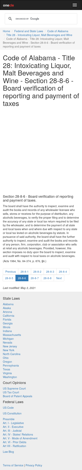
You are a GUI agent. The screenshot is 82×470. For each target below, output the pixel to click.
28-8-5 (9, 278)
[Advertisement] (41, 150)
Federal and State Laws (28, 31)
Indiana (7, 331)
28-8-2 (37, 271)
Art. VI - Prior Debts (14, 442)
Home (6, 31)
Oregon (7, 361)
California (8, 315)
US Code (8, 407)
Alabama (8, 304)
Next (59, 278)
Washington (10, 377)
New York (8, 350)
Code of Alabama (57, 31)
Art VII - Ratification (14, 446)
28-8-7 (35, 278)
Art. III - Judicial (12, 430)
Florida (7, 319)
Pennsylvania (11, 365)
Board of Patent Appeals (17, 396)
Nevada (7, 342)
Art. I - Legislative (13, 423)
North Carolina (11, 354)
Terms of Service (13, 465)
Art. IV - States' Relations (18, 434)
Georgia (8, 323)
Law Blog (8, 452)
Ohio (6, 358)
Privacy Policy (34, 465)
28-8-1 (25, 271)
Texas (6, 369)
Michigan (8, 338)
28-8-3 (50, 271)
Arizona (7, 312)
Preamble (8, 419)
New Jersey (10, 346)
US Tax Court (11, 392)
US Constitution (12, 413)
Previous (10, 271)
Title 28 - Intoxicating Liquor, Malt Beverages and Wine (39, 35)
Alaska (7, 308)
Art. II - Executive (13, 427)
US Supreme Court (14, 388)
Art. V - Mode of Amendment (20, 438)
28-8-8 (47, 278)
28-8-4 (63, 271)
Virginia (7, 373)
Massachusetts (12, 335)
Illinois (6, 327)
